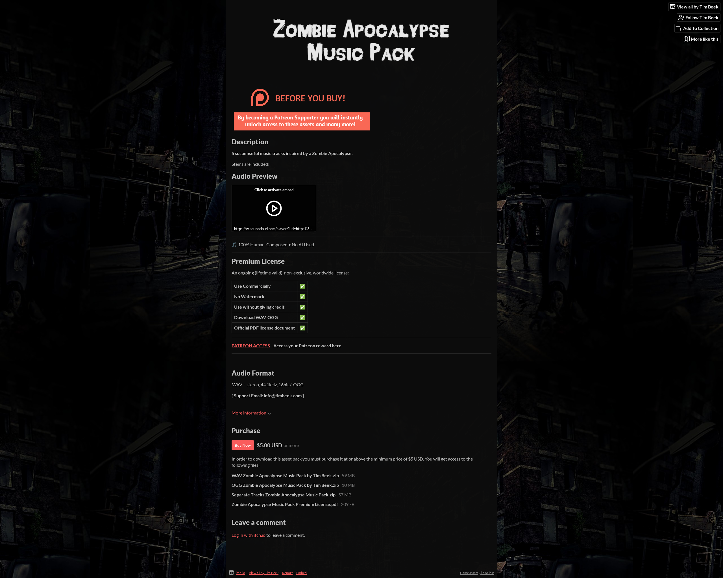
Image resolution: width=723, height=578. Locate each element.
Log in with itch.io (248, 535)
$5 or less (487, 573)
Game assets (469, 573)
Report (287, 573)
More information (249, 412)
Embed (301, 573)
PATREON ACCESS (251, 345)
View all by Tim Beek (263, 573)
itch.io (240, 573)
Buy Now (243, 445)
